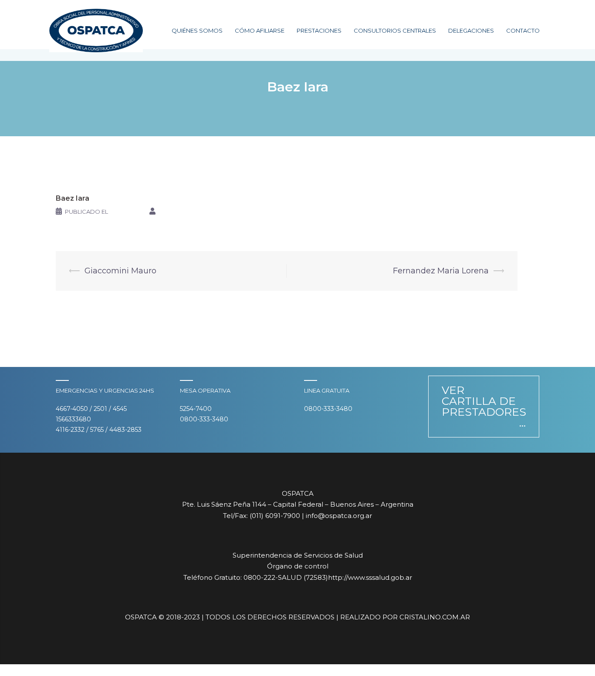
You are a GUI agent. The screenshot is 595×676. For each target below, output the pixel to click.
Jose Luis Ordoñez (189, 211)
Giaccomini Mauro (120, 271)
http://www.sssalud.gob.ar (370, 577)
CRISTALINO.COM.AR (434, 617)
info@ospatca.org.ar (339, 515)
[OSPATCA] (96, 30)
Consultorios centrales (395, 30)
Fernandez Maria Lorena (441, 271)
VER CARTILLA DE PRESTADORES (484, 400)
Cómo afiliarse (259, 30)
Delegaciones (471, 30)
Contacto (523, 30)
